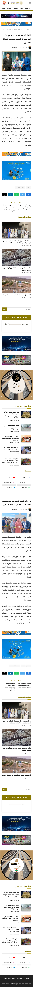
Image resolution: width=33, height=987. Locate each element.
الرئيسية (27, 8)
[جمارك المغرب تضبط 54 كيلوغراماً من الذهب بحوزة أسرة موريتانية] (26, 427)
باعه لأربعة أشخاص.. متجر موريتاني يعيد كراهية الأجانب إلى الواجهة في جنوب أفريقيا (10, 461)
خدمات (28, 187)
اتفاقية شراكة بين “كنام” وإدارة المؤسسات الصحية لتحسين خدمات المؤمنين (9, 687)
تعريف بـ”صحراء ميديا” (9, 979)
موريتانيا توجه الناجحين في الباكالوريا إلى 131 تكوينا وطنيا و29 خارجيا (10, 438)
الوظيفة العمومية (14, 666)
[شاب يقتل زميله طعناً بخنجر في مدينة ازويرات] (16, 284)
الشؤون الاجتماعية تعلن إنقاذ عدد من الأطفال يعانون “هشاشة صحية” (24, 685)
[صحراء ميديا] (17, 3)
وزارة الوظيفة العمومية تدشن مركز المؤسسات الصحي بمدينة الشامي (24, 207)
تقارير (3, 8)
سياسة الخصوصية (20, 985)
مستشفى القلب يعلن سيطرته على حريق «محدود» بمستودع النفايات (9, 208)
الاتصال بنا (26, 979)
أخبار (21, 8)
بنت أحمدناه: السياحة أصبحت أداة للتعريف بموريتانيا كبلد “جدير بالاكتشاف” (11, 449)
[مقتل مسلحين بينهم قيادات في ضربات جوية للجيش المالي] (16, 257)
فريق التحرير (19, 979)
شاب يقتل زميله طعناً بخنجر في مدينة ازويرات (16, 295)
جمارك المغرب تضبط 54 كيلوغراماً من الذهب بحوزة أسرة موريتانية (11, 427)
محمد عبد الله (24, 47)
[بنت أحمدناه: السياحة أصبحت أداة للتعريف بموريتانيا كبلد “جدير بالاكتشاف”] (26, 450)
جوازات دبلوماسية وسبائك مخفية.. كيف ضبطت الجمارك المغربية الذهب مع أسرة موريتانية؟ (11, 415)
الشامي (28, 666)
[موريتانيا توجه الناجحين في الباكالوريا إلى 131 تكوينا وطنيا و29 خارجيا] (26, 438)
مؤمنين (18, 187)
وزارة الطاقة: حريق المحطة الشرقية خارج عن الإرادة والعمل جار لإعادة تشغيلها (17, 241)
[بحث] (9, 3)
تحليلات (9, 8)
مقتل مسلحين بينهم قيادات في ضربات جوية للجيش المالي (17, 269)
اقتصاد (16, 8)
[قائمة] (30, 3)
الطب (23, 666)
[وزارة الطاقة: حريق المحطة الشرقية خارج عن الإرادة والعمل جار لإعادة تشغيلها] (16, 230)
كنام (23, 187)
